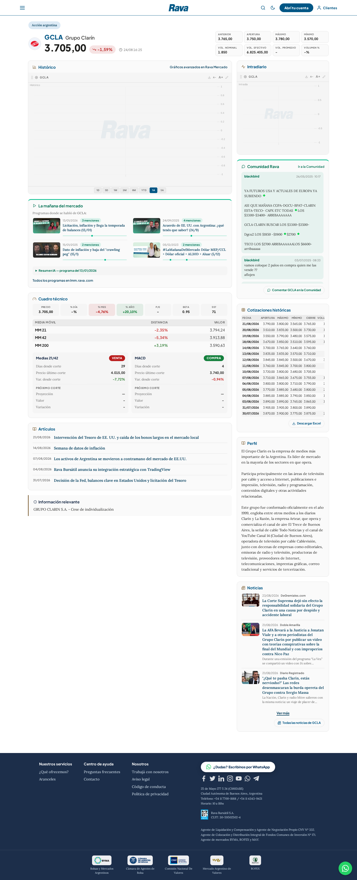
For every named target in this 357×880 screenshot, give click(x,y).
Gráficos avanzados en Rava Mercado (198, 67)
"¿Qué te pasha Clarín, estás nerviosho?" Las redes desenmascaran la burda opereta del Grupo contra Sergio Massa (293, 685)
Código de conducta (149, 786)
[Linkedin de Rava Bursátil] (221, 779)
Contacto (92, 779)
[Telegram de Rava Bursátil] (256, 779)
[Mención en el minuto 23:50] (187, 260)
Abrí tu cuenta (296, 8)
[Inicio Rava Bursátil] (178, 7)
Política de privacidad (150, 794)
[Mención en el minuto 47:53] (92, 236)
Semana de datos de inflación (79, 448)
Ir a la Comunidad (311, 167)
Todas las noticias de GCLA (301, 723)
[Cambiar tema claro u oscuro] (272, 7)
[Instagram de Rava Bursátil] (230, 779)
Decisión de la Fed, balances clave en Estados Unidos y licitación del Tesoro (120, 480)
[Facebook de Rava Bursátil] (204, 779)
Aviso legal (141, 779)
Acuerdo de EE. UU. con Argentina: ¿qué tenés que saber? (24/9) (193, 227)
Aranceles (47, 779)
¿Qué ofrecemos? (53, 772)
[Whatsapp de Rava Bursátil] (247, 779)
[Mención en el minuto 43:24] (191, 236)
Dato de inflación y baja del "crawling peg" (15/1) (91, 251)
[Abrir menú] (22, 8)
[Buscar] (263, 7)
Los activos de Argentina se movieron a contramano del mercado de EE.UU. (120, 458)
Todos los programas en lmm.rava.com (63, 280)
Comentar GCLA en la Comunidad (296, 290)
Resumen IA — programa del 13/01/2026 (68, 270)
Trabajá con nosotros (150, 772)
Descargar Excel (309, 423)
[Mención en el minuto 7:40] (170, 260)
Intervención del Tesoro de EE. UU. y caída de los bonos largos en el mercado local (126, 437)
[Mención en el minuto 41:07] (105, 260)
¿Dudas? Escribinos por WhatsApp (241, 767)
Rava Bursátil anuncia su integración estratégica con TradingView (112, 469)
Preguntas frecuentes (102, 772)
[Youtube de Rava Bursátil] (239, 779)
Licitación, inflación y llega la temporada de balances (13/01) (94, 227)
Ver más (283, 713)
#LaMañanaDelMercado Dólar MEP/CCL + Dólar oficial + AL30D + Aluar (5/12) (194, 251)
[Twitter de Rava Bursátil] (212, 779)
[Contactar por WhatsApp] (345, 868)
